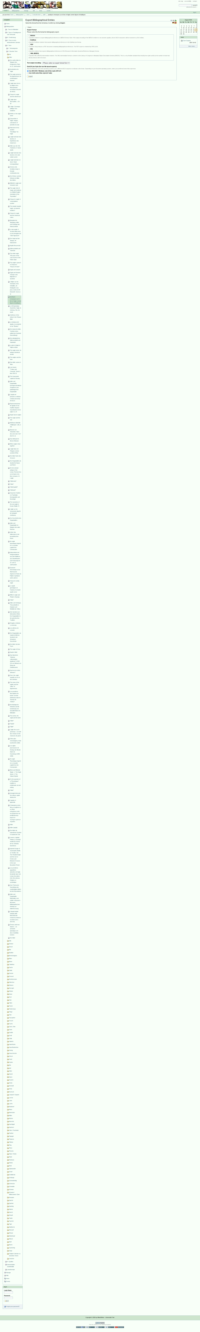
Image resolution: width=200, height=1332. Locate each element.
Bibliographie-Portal (32, 5)
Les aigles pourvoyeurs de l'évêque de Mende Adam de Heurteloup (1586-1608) (15, 751)
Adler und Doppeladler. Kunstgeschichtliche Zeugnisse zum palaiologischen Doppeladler (15, 386)
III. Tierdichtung (11, 37)
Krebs (10, 1083)
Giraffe (11, 1032)
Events (48, 10)
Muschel (11, 1121)
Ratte (10, 1157)
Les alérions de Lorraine (14, 629)
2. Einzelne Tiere (36, 14)
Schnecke (12, 1183)
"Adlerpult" (13, 490)
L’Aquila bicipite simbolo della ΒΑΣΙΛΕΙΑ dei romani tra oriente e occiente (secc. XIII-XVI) (15, 916)
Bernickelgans (13, 955)
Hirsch (11, 1056)
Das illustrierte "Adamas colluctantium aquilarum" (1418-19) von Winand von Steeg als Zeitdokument (15, 661)
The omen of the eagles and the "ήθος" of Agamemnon (14, 685)
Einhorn (11, 985)
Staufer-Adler (13, 652)
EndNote (33, 40)
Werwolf (11, 1230)
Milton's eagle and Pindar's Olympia (15, 596)
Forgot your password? (12, 1306)
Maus (10, 1109)
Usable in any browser (119, 1327)
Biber (10, 958)
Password (7, 1295)
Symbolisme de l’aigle (14, 70)
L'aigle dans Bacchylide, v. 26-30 (15, 101)
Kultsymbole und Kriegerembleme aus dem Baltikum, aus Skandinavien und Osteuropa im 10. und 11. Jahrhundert (15, 558)
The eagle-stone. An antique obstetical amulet (15, 352)
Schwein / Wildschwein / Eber (14, 1193)
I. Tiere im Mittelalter (12, 29)
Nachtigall (11, 1124)
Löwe (10, 1100)
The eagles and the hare (15, 358)
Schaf (10, 1171)
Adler (44, 14)
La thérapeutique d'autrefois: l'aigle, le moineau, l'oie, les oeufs (15, 309)
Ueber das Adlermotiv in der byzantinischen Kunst (14, 535)
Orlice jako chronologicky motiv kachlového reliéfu (15, 740)
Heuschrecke (13, 1053)
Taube (10, 1218)
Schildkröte (12, 1174)
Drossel (11, 976)
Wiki (34, 10)
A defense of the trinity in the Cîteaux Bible (15, 317)
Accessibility (187, 1)
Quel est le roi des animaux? (15, 671)
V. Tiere (28, 14)
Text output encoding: (34, 63)
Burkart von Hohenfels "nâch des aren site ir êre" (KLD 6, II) (15, 433)
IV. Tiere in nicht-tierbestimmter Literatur (13, 41)
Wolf (10, 1242)
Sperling (11, 1206)
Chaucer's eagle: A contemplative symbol (15, 201)
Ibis (10, 1065)
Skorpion (11, 1197)
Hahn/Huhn (12, 1044)
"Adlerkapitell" (14, 487)
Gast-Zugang (189, 41)
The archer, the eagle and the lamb (15, 717)
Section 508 (80, 1327)
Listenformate (11, 1269)
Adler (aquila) (13, 827)
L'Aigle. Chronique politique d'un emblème (15, 108)
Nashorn (11, 1127)
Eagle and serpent (15, 269)
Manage (26, 10)
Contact (195, 1)
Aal (10, 54)
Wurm (10, 1244)
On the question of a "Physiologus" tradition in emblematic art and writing (15, 783)
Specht (11, 1200)
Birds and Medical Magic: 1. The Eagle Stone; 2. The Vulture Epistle (15, 773)
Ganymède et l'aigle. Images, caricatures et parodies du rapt (14, 121)
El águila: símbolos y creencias (15, 624)
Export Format (32, 30)
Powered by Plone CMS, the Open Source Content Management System (100, 1323)
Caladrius (11, 964)
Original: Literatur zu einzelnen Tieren (14, 1254)
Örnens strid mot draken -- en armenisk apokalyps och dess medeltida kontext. (14, 930)
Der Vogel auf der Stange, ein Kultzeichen (15, 240)
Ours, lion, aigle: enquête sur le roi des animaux (15, 677)
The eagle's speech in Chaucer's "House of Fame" (15, 264)
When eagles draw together (15, 445)
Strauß (11, 1215)
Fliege (10, 1011)
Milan (10, 1115)
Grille (10, 1038)
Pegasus (11, 1139)
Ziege (10, 1250)
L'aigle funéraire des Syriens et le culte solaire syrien (15, 155)
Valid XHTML (100, 1327)
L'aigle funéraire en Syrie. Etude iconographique (15, 162)
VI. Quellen (10, 1261)
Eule (10, 1000)
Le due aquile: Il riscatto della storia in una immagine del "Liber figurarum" (15, 232)
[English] (175, 22)
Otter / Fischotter (14, 1130)
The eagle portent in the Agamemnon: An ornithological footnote (15, 77)
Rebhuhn (11, 1160)
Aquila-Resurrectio (15, 245)
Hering (11, 1050)
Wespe (11, 1233)
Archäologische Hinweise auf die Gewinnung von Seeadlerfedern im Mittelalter (15, 709)
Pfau (10, 1145)
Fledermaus (12, 1009)
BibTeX (32, 35)
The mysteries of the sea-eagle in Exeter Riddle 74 (14, 504)
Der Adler (12, 938)
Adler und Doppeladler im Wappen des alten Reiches (15, 526)
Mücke (11, 1118)
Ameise (11, 943)
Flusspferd (12, 1017)
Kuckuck (11, 1091)
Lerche (11, 1097)
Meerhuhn (12, 1112)
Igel (10, 1068)
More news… (192, 46)
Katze (10, 1077)
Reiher (11, 1162)
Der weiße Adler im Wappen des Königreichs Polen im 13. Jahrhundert (15, 63)
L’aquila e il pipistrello (13, 801)
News (40, 10)
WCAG (90, 1327)
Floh (10, 1015)
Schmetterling (13, 1180)
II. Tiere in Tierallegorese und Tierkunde (14, 33)
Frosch (11, 1020)
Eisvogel (11, 988)
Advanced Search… (191, 7)
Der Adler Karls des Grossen (15, 457)
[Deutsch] (173, 22)
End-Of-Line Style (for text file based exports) (42, 66)
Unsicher (11, 1258)
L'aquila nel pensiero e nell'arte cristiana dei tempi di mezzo (15, 397)
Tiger (10, 1224)
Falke (10, 1003)
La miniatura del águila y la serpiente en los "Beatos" (15, 324)
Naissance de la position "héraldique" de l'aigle (14, 130)
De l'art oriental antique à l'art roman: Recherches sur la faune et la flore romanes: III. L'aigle (15, 473)
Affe (10, 941)
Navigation (7, 19)
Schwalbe (11, 1186)
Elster (10, 994)
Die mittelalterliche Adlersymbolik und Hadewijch (15, 340)
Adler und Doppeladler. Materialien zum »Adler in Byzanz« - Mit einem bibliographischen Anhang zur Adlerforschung (15, 901)
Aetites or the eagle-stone (15, 114)
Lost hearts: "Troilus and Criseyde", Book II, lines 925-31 (15, 370)
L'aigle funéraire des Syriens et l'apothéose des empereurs (15, 140)
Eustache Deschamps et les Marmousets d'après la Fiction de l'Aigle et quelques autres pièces (15, 573)
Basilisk (11, 952)
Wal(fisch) (12, 1227)
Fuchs (11, 1023)
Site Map (180, 1)
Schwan (11, 1189)
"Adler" (12, 484)
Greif (10, 1035)
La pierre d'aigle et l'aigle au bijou (15, 346)
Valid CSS (109, 1327)
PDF (31, 44)
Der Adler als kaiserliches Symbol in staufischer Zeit (15, 832)
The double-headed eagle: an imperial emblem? (15, 208)
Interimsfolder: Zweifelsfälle (11, 1265)
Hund (10, 1059)
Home (5, 10)
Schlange (11, 1177)
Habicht (11, 1041)
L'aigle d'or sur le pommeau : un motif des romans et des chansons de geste (15, 732)
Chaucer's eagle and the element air (15, 95)
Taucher (11, 1221)
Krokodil (11, 1085)
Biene (10, 961)
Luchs (10, 1103)
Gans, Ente (12, 1026)
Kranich (11, 1080)
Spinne (11, 1209)
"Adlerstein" (13, 481)
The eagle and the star (15, 419)
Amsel (10, 946)
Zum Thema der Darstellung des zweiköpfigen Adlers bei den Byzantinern (15, 888)
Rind (10, 1165)
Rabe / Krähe (12, 1154)
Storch (11, 1212)
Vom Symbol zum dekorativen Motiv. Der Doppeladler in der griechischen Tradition (15, 616)
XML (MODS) (34, 53)
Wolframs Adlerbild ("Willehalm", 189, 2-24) (15, 424)
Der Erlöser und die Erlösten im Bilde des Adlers (15, 178)
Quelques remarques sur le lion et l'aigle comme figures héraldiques (15, 300)
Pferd (10, 1148)
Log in (194, 12)
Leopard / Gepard (14, 1094)
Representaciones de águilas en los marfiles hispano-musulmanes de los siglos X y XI (15, 408)
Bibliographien (15, 10)
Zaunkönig (12, 1247)
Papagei (11, 1136)
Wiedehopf (12, 1236)
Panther (11, 1133)
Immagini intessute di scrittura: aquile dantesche (15, 795)
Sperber (11, 1203)
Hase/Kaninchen (13, 1047)
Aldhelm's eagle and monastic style (15, 184)
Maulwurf (11, 1106)
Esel (10, 997)
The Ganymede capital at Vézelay (15, 377)
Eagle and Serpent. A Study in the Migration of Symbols (15, 275)
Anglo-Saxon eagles (15, 414)
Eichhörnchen (13, 979)
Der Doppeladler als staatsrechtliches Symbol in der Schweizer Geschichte (15, 637)
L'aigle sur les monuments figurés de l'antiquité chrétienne (15, 512)
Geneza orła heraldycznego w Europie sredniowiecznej (15, 170)
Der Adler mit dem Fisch (15, 645)
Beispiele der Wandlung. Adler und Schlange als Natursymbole (15, 223)
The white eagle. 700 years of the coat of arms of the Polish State (15, 256)
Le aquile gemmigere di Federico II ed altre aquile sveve (15, 589)
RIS (31, 49)
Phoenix (11, 1151)
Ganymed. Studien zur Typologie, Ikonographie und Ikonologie (15, 496)
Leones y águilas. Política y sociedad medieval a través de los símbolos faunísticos (15, 841)
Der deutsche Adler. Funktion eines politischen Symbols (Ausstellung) (15, 332)
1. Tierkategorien (13, 48)
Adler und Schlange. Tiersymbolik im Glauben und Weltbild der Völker (15, 606)
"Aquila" (12, 723)
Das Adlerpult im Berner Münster (14, 440)
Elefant (11, 991)
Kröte (10, 1088)
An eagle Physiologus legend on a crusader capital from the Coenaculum (15, 763)
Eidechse (11, 982)
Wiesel (11, 1239)
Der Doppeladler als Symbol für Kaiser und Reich (15, 463)
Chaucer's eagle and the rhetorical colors (15, 215)
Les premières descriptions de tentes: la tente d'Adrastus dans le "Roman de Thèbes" (15, 696)
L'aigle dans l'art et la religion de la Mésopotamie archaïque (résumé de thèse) (15, 87)
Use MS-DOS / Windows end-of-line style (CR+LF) (45, 71)
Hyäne (11, 1062)
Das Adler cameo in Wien (15, 363)
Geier (10, 1029)
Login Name (7, 1290)
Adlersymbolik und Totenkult (15, 249)
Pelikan (11, 1142)
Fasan (11, 1006)
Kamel (10, 1074)
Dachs (11, 967)
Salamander (12, 1168)
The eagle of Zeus (15, 649)
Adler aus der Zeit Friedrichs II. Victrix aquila (15, 148)
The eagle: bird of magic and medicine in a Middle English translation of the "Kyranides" (15, 192)
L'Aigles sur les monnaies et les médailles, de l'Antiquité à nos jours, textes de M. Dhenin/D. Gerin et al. (15, 288)
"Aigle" (12, 726)
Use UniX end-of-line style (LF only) (40, 73)
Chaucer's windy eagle (14, 582)
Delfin (10, 970)
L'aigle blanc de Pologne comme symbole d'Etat (14, 451)
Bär (10, 949)
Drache (11, 973)
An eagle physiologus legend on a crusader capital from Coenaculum (15, 545)
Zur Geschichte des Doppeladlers (15, 519)
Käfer (10, 1071)
